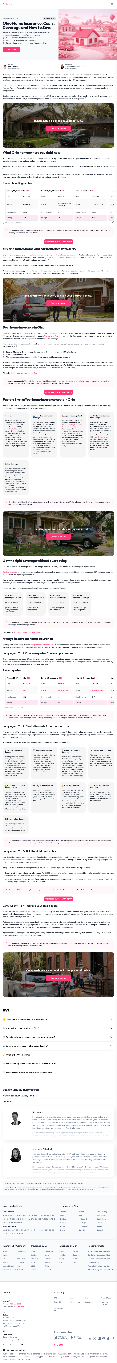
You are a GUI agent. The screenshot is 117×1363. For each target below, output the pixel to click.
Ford (33, 1262)
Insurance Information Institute (15, 860)
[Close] (115, 1350)
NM (26, 1219)
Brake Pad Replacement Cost (99, 1251)
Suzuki (75, 1259)
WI (15, 1223)
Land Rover (49, 1251)
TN (52, 1219)
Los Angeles (83, 1226)
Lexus (47, 1255)
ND (15, 1219)
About (72, 1298)
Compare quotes (58, 128)
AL (4, 1215)
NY (32, 1219)
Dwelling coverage (10, 572)
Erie (4, 1259)
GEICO (5, 1262)
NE (18, 1219)
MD (45, 1215)
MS (7, 1219)
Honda (33, 1270)
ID (29, 1215)
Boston (63, 1219)
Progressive (20, 1251)
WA (12, 1223)
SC (47, 1219)
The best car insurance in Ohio (25, 373)
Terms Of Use (106, 1298)
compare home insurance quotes (71, 381)
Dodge (62, 1259)
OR (40, 1219)
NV (29, 1219)
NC (13, 1219)
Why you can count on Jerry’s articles (20, 1096)
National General (98, 690)
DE (20, 1215)
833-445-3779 (15, 1304)
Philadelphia (101, 1215)
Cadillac (34, 1255)
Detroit (81, 1212)
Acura (61, 1251)
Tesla (47, 1266)
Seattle (99, 1226)
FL (22, 1215)
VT (9, 1223)
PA (43, 1219)
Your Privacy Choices (58, 1309)
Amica (5, 1255)
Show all (100, 1230)
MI (50, 1215)
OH (27, 191)
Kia (60, 1262)
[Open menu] (111, 4)
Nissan (47, 1262)
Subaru (76, 1255)
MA (42, 1215)
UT (4, 1223)
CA (11, 1215)
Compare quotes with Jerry (58, 241)
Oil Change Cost (94, 1262)
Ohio (45, 344)
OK (37, 1219)
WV (17, 1223)
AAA (24, 690)
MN (53, 1215)
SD (50, 1219)
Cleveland (48, 336)
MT (10, 1219)
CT (17, 1215)
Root (18, 1255)
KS (35, 1215)
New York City (102, 1212)
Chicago (63, 1223)
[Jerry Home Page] (7, 4)
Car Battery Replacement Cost (99, 1255)
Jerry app (20, 1307)
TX (55, 1219)
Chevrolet (34, 1259)
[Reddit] (113, 1338)
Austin (62, 1215)
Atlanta (63, 1212)
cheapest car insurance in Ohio (42, 645)
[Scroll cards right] (111, 204)
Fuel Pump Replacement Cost (99, 1259)
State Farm (20, 1259)
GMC (33, 1266)
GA (24, 1215)
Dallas (62, 1226)
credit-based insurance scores (34, 911)
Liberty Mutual (63, 690)
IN (32, 1215)
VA (6, 1223)
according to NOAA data (13, 429)
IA (27, 1215)
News (87, 1298)
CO (14, 1215)
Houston (82, 1215)
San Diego (101, 1223)
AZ (9, 1215)
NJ (23, 1219)
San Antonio (101, 1219)
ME (48, 1215)
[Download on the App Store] (61, 1337)
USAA (18, 1266)
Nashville (82, 1230)
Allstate (5, 1251)
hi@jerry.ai (13, 1337)
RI (45, 1219)
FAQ (55, 1298)
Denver (63, 1230)
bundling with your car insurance (65, 255)
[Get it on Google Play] (76, 1337)
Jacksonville (83, 1219)
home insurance (38, 255)
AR (6, 1215)
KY (37, 1215)
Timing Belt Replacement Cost (99, 1266)
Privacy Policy (75, 1302)
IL (30, 1215)
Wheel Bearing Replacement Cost (100, 1270)
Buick (33, 1251)
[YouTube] (103, 1338)
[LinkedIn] (99, 1338)
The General (21, 1262)
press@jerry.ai (19, 1340)
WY (20, 1223)
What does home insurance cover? (27, 632)
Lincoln (47, 1259)
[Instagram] (90, 1338)
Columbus (58, 336)
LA (40, 1215)
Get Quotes (11, 50)
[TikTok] (108, 1338)
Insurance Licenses (104, 1303)
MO (4, 1219)
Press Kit (57, 1302)
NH (21, 1219)
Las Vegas (82, 1223)
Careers (88, 1302)
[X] (94, 1338)
